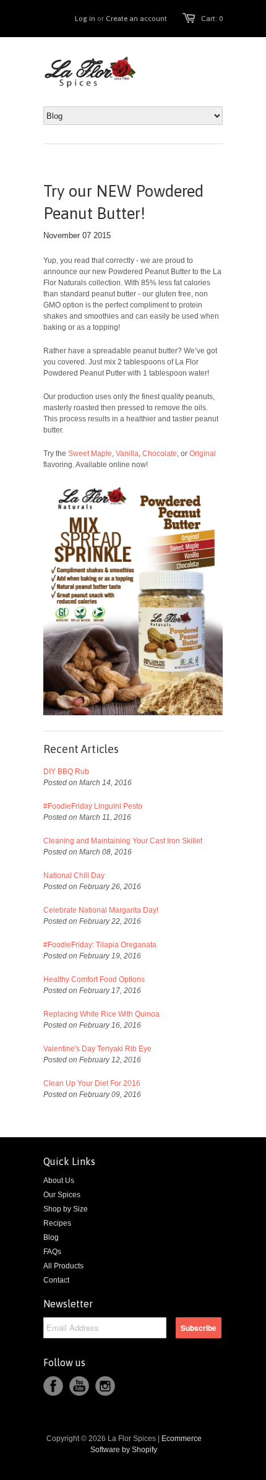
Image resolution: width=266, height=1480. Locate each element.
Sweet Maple (90, 453)
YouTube (79, 1386)
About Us (58, 1180)
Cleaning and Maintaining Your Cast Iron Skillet (122, 841)
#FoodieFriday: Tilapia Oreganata (100, 944)
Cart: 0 (212, 18)
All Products (63, 1266)
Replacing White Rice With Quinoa (101, 1014)
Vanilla (127, 453)
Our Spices (61, 1194)
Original (202, 453)
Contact (56, 1280)
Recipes (57, 1223)
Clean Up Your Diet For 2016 (91, 1083)
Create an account (136, 18)
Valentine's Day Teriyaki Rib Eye (97, 1048)
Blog (51, 1237)
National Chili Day (74, 875)
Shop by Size (65, 1209)
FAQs (52, 1251)
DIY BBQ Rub (66, 771)
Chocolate (159, 453)
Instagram (105, 1386)
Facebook (53, 1386)
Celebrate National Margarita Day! (100, 910)
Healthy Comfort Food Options (94, 979)
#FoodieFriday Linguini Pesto (92, 806)
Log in (85, 18)
